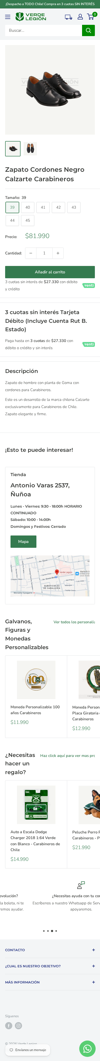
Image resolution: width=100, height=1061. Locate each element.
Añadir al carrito (50, 272)
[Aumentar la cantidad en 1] (58, 253)
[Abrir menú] (7, 17)
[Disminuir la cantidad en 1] (30, 253)
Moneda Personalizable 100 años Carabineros (35, 709)
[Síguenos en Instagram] (18, 1025)
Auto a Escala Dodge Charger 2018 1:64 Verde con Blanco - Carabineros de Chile (35, 840)
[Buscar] (88, 30)
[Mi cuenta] (80, 16)
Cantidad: (13, 253)
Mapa (23, 541)
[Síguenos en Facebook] (8, 1025)
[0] (90, 17)
